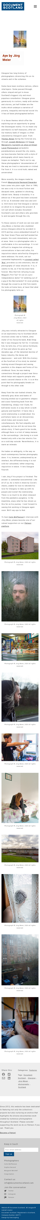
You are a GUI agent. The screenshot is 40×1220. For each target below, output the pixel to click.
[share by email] (4, 1079)
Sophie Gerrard (10, 1167)
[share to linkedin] (9, 1079)
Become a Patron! (8, 1133)
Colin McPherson (16, 517)
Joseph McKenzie (17, 142)
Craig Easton (9, 1174)
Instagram (12, 1194)
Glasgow (32, 1078)
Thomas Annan (7, 139)
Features (33, 1070)
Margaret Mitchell (11, 1170)
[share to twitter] (9, 1075)
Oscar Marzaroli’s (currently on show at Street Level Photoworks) (19, 145)
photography (23, 1084)
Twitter (11, 1191)
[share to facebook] (4, 1075)
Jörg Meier (23, 1081)
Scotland (22, 1087)
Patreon (11, 1197)
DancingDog (14, 1217)
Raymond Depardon (22, 182)
